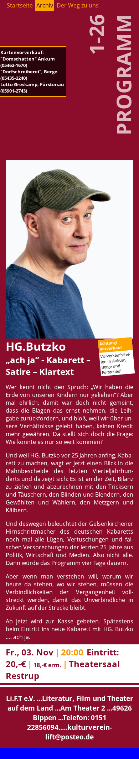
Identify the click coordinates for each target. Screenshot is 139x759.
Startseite (20, 5)
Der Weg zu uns (78, 5)
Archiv (44, 5)
